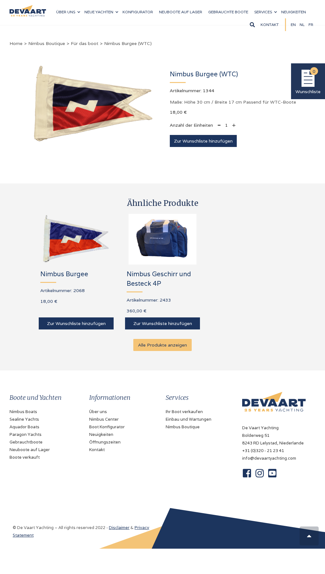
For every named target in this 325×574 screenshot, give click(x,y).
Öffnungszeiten (105, 442)
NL (302, 24)
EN (293, 24)
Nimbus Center (104, 419)
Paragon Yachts (26, 434)
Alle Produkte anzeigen (162, 345)
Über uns (98, 411)
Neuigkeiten (293, 12)
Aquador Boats (24, 427)
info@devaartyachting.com (269, 458)
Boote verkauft (25, 457)
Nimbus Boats (23, 411)
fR (310, 24)
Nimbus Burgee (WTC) (128, 43)
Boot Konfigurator (107, 427)
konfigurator (138, 12)
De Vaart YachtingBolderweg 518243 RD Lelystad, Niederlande (273, 435)
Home (16, 43)
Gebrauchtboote (26, 442)
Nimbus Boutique (46, 43)
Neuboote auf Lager (30, 449)
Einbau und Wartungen (188, 419)
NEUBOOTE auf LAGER (180, 12)
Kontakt (270, 24)
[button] (68, 12)
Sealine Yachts (24, 419)
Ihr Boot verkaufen (184, 411)
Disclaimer (119, 527)
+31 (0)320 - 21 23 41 (263, 450)
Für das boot (84, 43)
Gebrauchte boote (228, 12)
